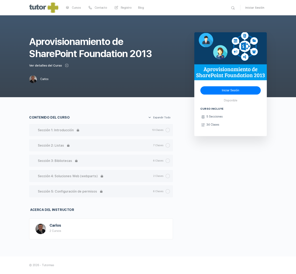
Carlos (55, 225)
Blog (141, 7)
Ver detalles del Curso (46, 65)
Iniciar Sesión (254, 7)
